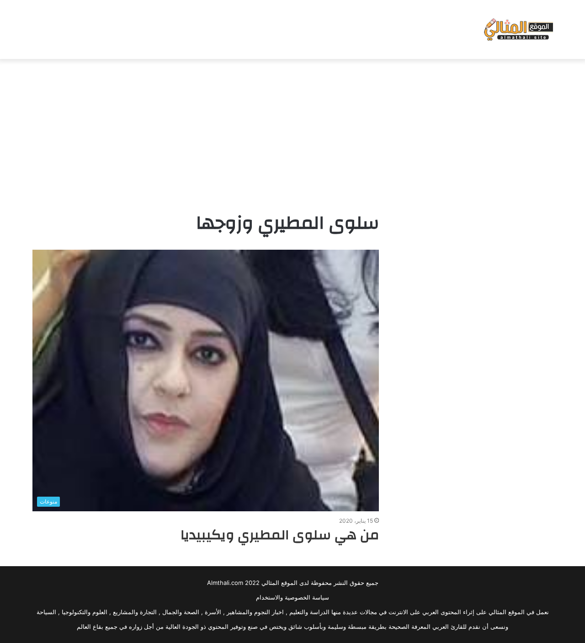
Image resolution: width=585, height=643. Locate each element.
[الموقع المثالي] (517, 29)
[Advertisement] (292, 132)
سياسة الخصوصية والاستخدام (292, 597)
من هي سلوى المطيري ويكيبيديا (280, 534)
